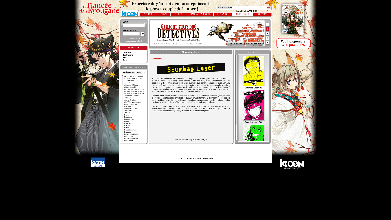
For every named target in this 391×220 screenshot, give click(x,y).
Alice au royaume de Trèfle (134, 93)
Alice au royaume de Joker (134, 91)
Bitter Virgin (128, 136)
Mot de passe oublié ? (134, 41)
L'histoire (127, 52)
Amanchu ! (128, 98)
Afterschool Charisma (132, 85)
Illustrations (128, 55)
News (164, 14)
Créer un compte (134, 38)
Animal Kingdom (130, 100)
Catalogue (242, 14)
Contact (262, 14)
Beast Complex (130, 130)
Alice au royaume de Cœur (134, 89)
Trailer (125, 60)
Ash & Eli (127, 106)
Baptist (126, 121)
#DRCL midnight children (133, 76)
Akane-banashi (129, 87)
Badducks (128, 117)
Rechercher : (224, 8)
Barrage (127, 126)
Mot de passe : (130, 30)
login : (126, 22)
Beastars (127, 132)
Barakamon (128, 123)
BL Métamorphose (131, 138)
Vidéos (178, 14)
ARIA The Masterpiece (132, 102)
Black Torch (128, 140)
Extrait (126, 58)
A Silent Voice (129, 81)
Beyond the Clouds (131, 134)
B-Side (126, 115)
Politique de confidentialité (202, 158)
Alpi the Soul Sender (131, 96)
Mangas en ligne (200, 14)
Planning (222, 14)
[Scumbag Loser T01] (254, 86)
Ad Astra (127, 83)
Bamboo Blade (129, 119)
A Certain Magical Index (133, 78)
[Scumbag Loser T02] (254, 120)
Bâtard (126, 128)
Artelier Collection (130, 104)
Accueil (148, 14)
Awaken (127, 113)
